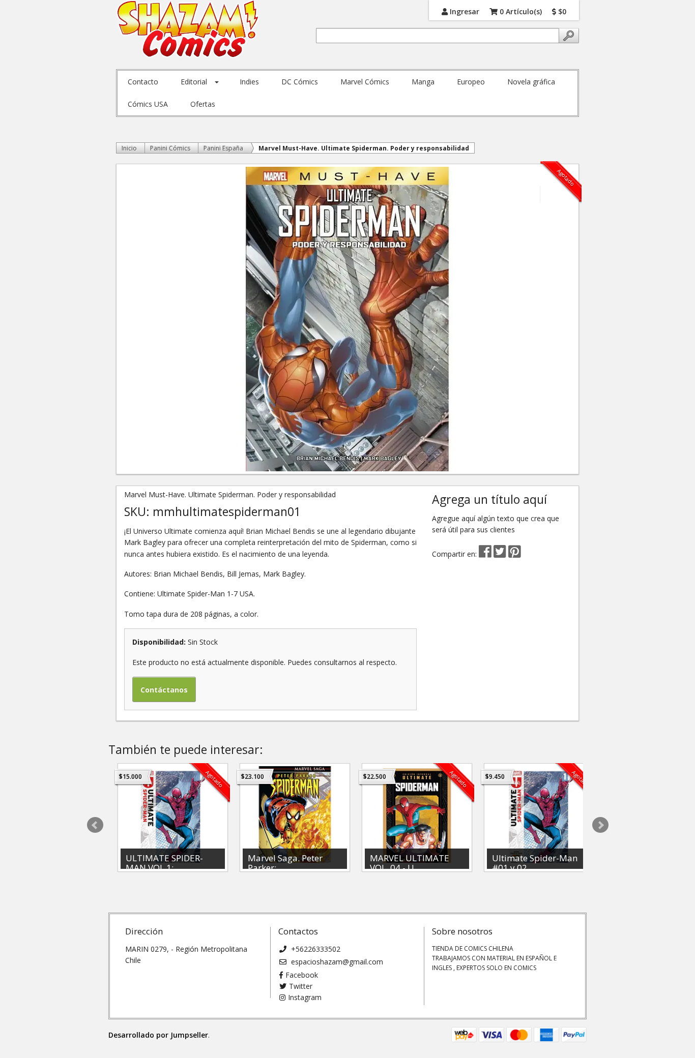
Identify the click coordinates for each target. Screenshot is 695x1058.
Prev (95, 825)
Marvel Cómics (364, 81)
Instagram (305, 997)
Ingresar (463, 11)
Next (600, 825)
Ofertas (202, 104)
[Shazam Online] (188, 29)
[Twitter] (501, 554)
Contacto (143, 81)
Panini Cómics (170, 148)
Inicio (129, 148)
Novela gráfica (531, 81)
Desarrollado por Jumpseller (158, 1035)
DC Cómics (299, 81)
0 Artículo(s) (520, 11)
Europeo (471, 81)
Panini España (223, 148)
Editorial (194, 81)
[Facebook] (485, 554)
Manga (423, 81)
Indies (249, 81)
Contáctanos (164, 689)
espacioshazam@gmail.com (336, 961)
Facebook (301, 975)
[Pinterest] (514, 554)
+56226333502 (314, 949)
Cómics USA (148, 104)
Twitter (300, 986)
